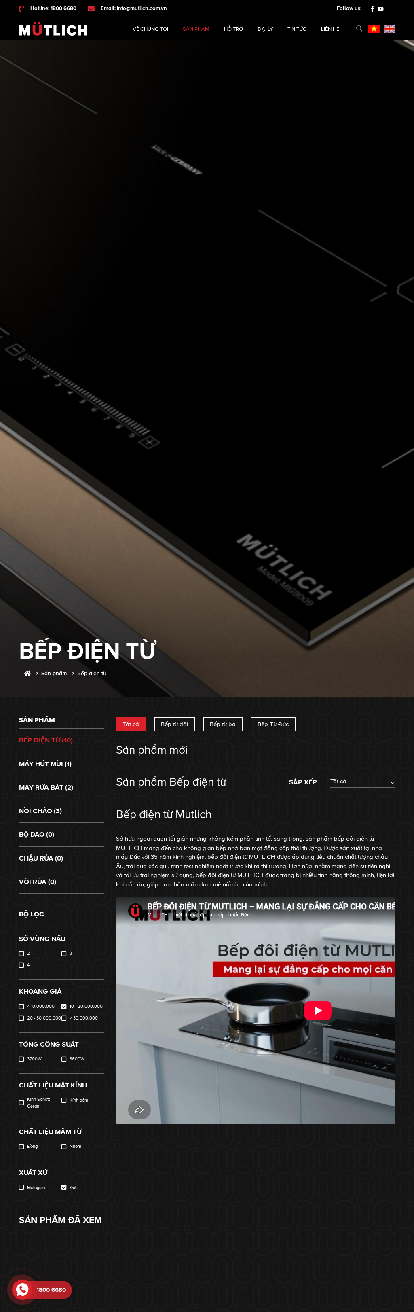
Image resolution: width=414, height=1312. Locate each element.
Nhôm (75, 1146)
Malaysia (36, 1187)
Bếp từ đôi (174, 724)
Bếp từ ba (223, 724)
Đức (74, 1187)
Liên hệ (330, 29)
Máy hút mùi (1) (45, 764)
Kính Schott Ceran (38, 1103)
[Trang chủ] (27, 673)
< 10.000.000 (41, 1006)
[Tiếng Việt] (374, 29)
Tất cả (131, 724)
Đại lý (265, 29)
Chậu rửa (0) (41, 858)
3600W (77, 1059)
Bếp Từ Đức (273, 724)
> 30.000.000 (84, 1018)
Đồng (32, 1146)
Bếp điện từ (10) (46, 740)
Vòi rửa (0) (37, 881)
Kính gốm (79, 1100)
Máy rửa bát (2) (46, 787)
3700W (34, 1059)
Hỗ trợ (233, 29)
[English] (389, 29)
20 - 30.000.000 (44, 1018)
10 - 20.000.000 (86, 1006)
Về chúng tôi (150, 29)
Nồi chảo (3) (40, 811)
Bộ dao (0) (36, 834)
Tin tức (296, 29)
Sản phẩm (196, 29)
